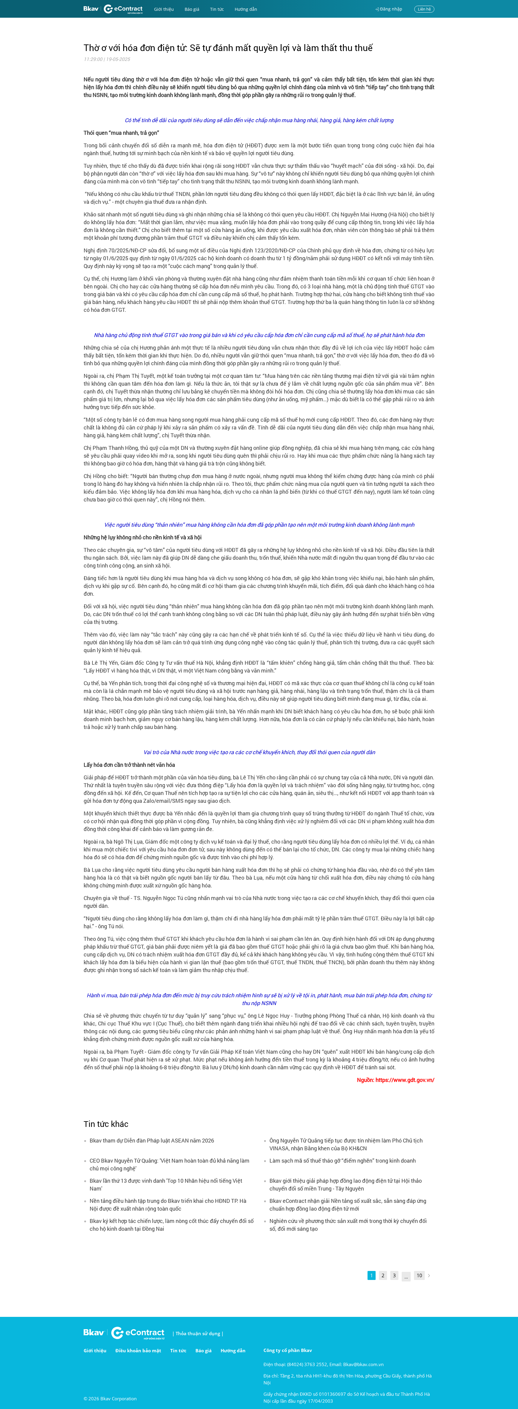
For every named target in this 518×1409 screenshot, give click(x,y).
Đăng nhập (390, 9)
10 (419, 1275)
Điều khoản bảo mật (138, 1350)
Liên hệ (424, 9)
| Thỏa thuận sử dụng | (198, 1333)
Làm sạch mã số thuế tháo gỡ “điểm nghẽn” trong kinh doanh (342, 1160)
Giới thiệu (164, 9)
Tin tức (217, 9)
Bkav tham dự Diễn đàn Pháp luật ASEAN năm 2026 (152, 1140)
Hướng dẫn (246, 9)
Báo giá (192, 9)
